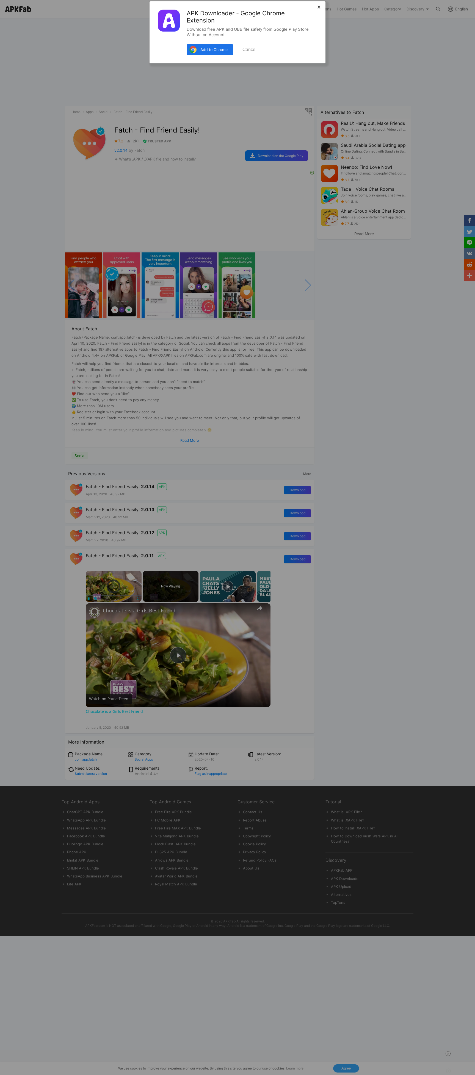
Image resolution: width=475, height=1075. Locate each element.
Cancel (249, 49)
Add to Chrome (214, 49)
